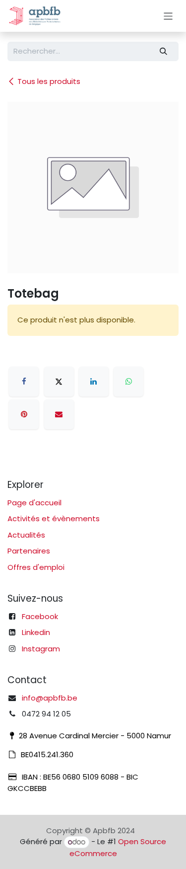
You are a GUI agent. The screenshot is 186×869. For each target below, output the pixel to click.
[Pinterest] (24, 414)
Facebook (40, 616)
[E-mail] (59, 414)
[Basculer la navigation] (168, 15)
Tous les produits (48, 81)
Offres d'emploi (35, 567)
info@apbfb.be (49, 698)
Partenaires (28, 551)
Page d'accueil (34, 502)
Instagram (41, 648)
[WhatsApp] (128, 381)
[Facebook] (24, 381)
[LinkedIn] (94, 381)
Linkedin (36, 632)
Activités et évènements (53, 518)
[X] (59, 381)
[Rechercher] (164, 51)
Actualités (26, 535)
